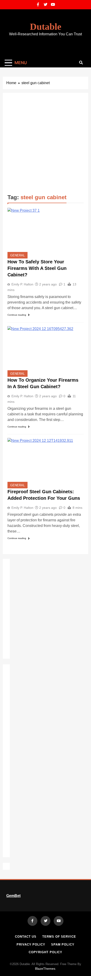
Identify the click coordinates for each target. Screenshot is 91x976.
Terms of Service (59, 936)
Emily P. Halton (22, 284)
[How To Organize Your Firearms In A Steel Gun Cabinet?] (45, 351)
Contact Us (25, 936)
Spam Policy (62, 944)
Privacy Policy (31, 944)
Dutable (45, 26)
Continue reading (16, 315)
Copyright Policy (46, 952)
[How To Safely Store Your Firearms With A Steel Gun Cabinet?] (45, 233)
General (17, 255)
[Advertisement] (45, 145)
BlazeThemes (45, 968)
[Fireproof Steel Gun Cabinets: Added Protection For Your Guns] (45, 463)
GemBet (13, 896)
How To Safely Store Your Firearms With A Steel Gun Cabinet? (36, 268)
